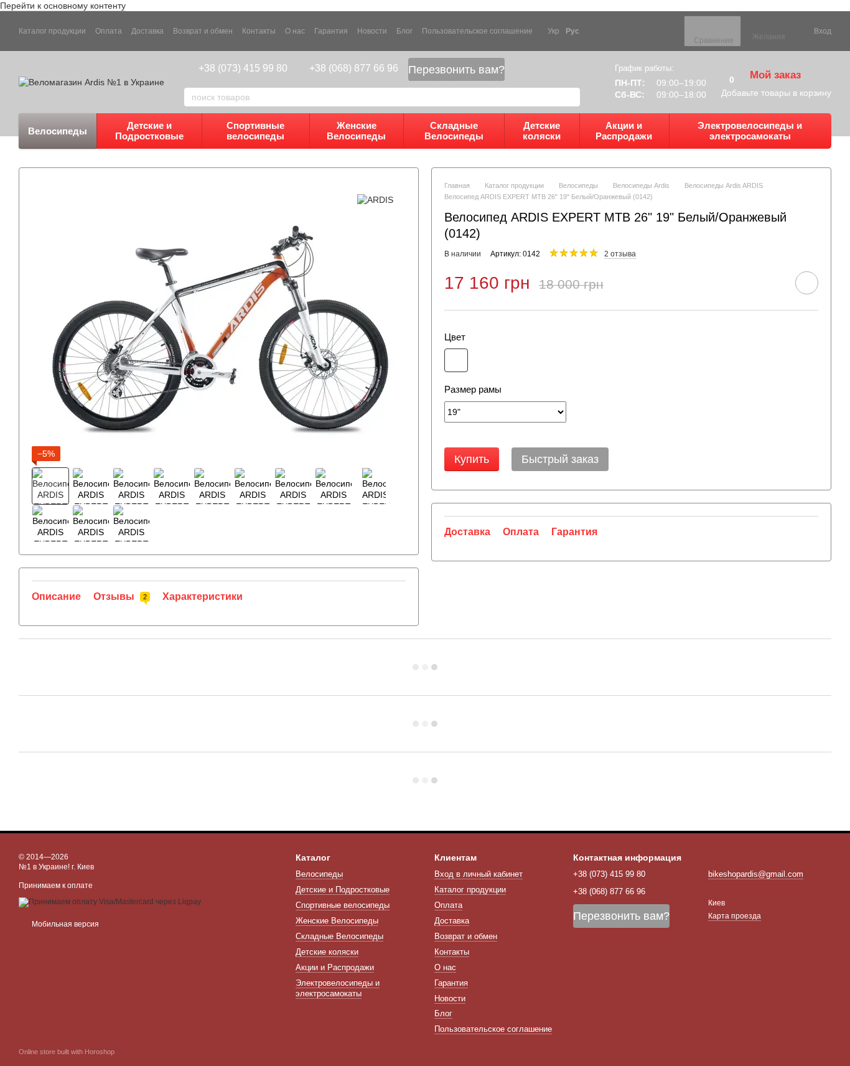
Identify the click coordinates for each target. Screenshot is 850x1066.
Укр (553, 31)
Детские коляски (542, 130)
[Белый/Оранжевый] (456, 360)
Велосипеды (57, 131)
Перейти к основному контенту (63, 6)
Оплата (108, 31)
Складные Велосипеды (453, 130)
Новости (372, 31)
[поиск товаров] (570, 97)
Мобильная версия (64, 924)
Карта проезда (734, 916)
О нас (295, 31)
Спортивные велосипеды (255, 130)
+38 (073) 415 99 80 (242, 68)
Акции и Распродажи (623, 130)
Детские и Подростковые (149, 130)
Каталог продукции (52, 31)
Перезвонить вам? (456, 69)
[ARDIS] (375, 199)
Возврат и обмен (203, 31)
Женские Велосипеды (356, 130)
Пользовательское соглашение (477, 31)
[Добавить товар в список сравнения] (771, 282)
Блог (404, 31)
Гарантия (331, 31)
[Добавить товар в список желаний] (806, 282)
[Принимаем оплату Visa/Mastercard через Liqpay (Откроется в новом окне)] (110, 901)
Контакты (259, 31)
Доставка (147, 31)
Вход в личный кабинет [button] (478, 874)
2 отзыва (620, 254)
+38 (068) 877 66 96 (353, 68)
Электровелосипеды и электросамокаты (750, 130)
